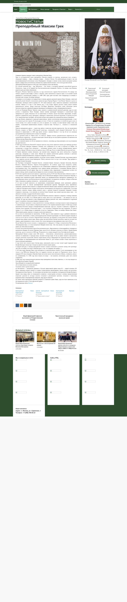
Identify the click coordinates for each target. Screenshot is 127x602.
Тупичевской (89, 148)
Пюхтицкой (108, 140)
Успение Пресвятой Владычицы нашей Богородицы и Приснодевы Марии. (98, 131)
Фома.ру (30, 283)
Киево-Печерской (96, 138)
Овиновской (106, 138)
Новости (22, 9)
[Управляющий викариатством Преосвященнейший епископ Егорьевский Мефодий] (91, 92)
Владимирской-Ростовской (93, 144)
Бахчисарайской (105, 148)
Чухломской (97, 146)
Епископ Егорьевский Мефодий (91, 98)
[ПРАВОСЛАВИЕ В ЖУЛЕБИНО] (22, 5)
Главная (18, 18)
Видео (70, 9)
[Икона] (98, 121)
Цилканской (107, 142)
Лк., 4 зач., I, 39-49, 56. (94, 150)
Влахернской (97, 148)
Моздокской (105, 144)
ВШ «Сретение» (33, 9)
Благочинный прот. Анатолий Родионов (105, 95)
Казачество (78, 9)
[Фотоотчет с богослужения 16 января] (46, 341)
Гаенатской (90, 146)
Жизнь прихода (45, 9)
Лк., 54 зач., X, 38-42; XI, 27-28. (100, 152)
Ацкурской (100, 142)
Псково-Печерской (89, 140)
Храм (15, 9)
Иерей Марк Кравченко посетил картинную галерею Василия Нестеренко (24, 345)
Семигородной (100, 140)
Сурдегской (106, 146)
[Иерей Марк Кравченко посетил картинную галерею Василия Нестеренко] (25, 341)
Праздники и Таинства (59, 9)
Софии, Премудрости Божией (99, 135)
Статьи (37, 21)
